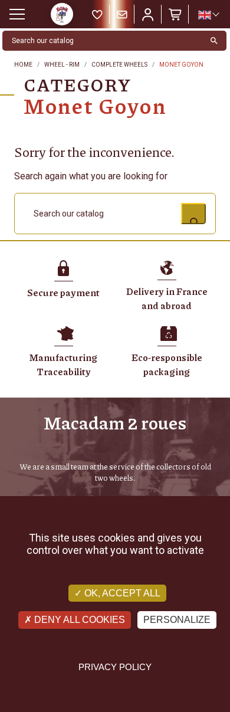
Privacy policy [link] (115, 667)
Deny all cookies (78, 620)
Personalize (177, 620)
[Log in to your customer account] (148, 14)
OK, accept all (121, 593)
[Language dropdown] (208, 15)
